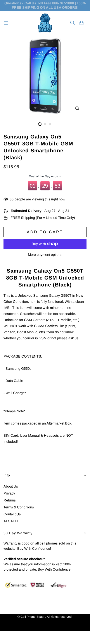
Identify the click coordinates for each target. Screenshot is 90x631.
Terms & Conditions (18, 507)
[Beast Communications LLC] (45, 23)
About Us (10, 486)
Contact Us (12, 514)
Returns (9, 500)
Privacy (9, 493)
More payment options (45, 254)
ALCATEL (11, 521)
